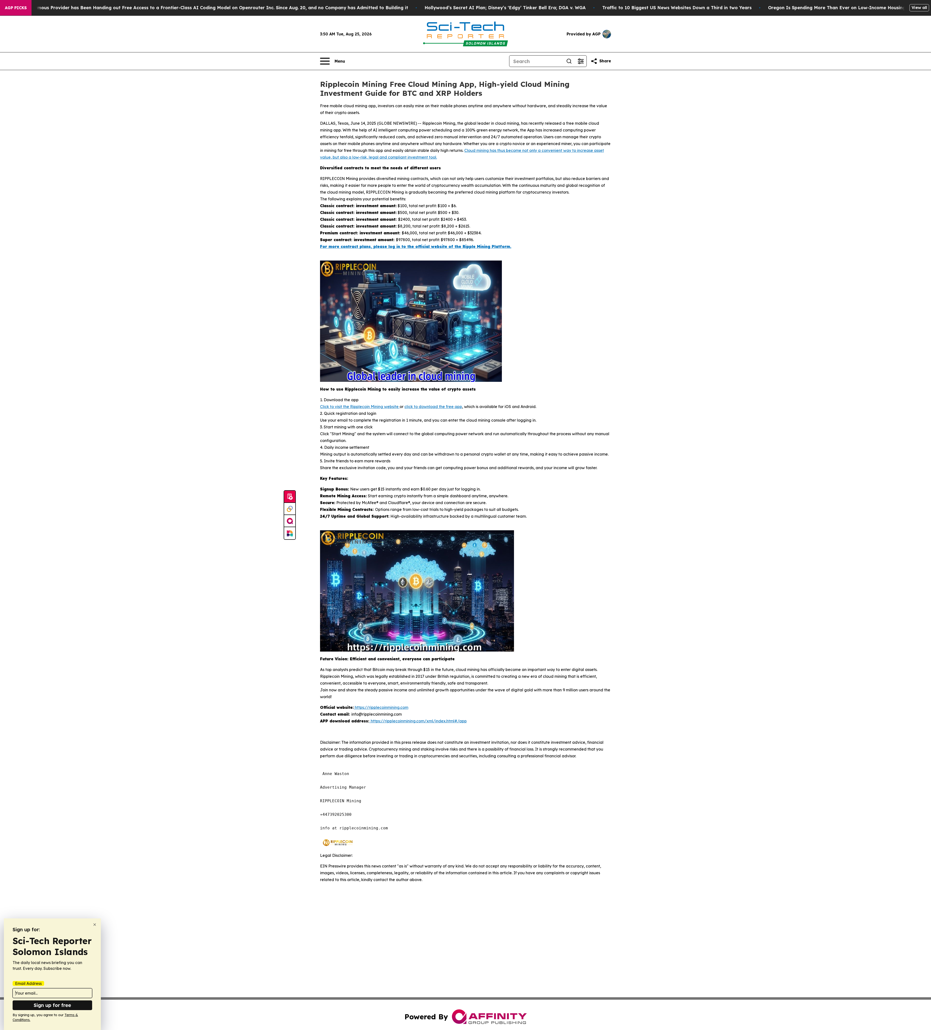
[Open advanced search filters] (580, 61)
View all (919, 7)
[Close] (94, 924)
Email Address (28, 983)
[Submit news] (289, 497)
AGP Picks (16, 7)
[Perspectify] (289, 509)
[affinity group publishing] (289, 521)
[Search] (569, 61)
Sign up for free (52, 1005)
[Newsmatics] (289, 533)
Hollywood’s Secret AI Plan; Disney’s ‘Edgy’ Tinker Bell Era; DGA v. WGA (505, 7)
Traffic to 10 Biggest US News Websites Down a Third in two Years (677, 7)
